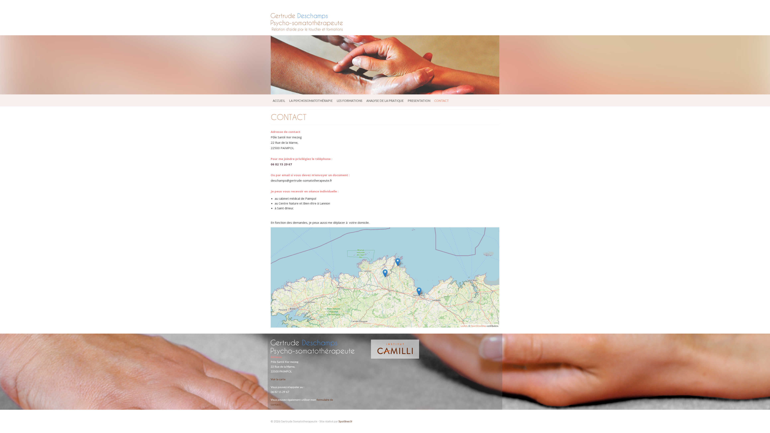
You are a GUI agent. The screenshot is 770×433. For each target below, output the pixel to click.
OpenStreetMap (478, 325)
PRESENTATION (419, 100)
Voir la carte (278, 379)
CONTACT (441, 100)
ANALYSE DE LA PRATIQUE (385, 100)
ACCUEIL (279, 100)
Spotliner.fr (345, 421)
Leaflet (464, 325)
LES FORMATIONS (349, 100)
